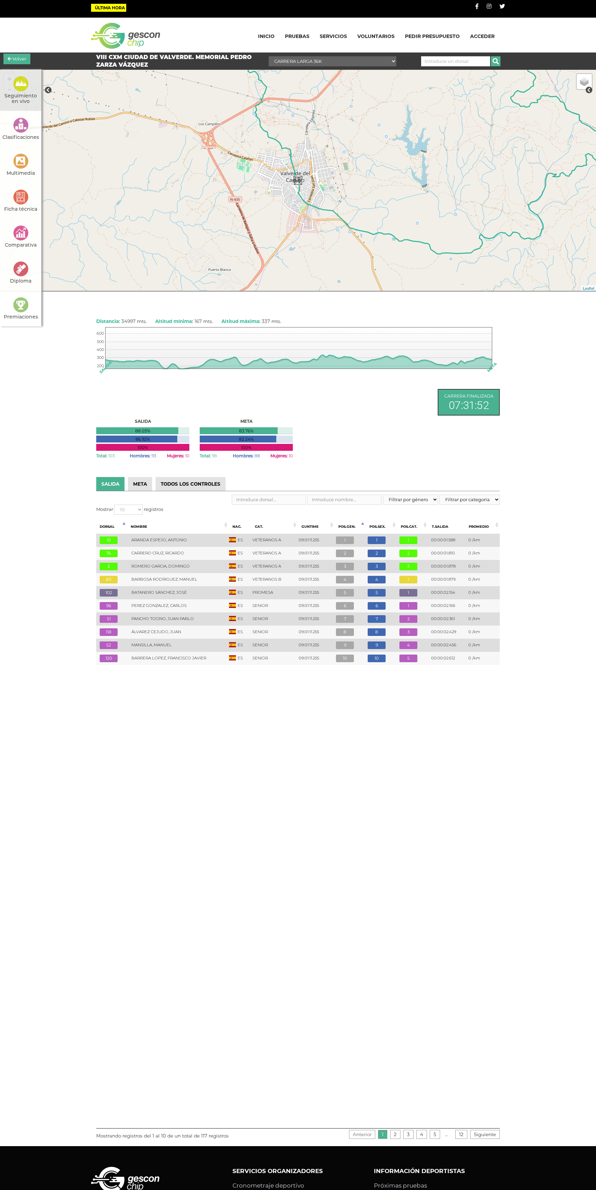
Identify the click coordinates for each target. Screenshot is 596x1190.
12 (461, 1134)
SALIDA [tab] (110, 484)
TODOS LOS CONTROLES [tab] (190, 484)
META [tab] (140, 484)
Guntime (310, 526)
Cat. (259, 526)
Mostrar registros (129, 509)
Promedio (479, 526)
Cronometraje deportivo (268, 1185)
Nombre (139, 526)
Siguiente (485, 1134)
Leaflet (588, 288)
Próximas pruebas (400, 1185)
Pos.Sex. (377, 526)
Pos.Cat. (409, 526)
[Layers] (584, 81)
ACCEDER (482, 36)
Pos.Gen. (347, 526)
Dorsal (107, 526)
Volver (18, 58)
